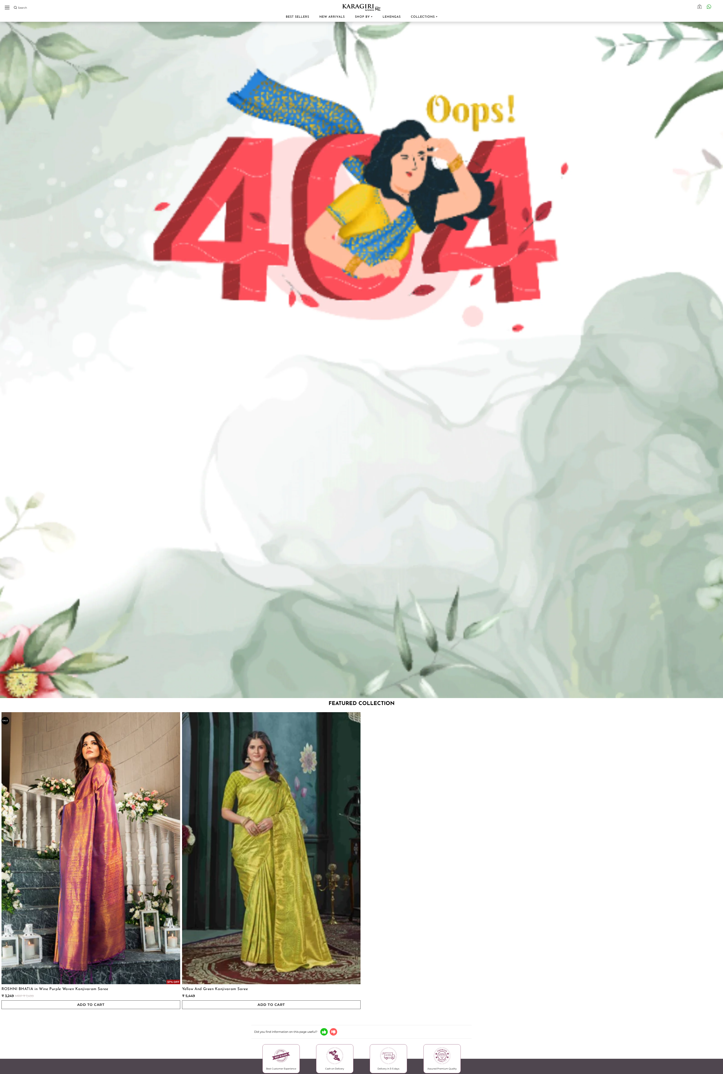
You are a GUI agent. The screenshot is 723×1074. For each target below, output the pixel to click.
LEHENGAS (392, 16)
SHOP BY (363, 16)
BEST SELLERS (297, 16)
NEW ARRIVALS (332, 16)
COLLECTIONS (423, 16)
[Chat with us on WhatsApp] (709, 6)
